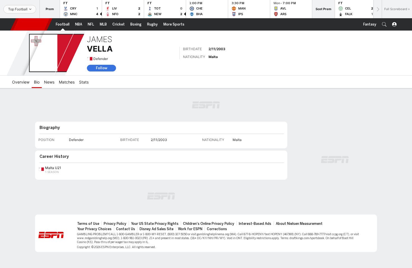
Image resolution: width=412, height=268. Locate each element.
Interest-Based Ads (255, 224)
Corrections (217, 229)
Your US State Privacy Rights (155, 224)
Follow (101, 68)
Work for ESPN (190, 229)
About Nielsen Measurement (299, 224)
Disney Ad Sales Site (156, 229)
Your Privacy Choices (94, 229)
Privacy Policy (115, 224)
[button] (384, 24)
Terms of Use (88, 224)
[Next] (377, 9)
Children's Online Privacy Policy (208, 224)
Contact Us (125, 229)
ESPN (31, 24)
